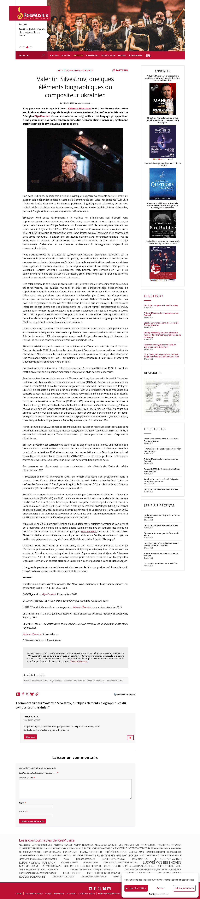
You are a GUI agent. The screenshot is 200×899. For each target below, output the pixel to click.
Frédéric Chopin (116, 852)
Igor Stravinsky (171, 855)
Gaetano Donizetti (155, 852)
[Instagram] (109, 888)
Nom (22, 803)
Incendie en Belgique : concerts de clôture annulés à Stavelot (160, 346)
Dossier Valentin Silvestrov (36, 680)
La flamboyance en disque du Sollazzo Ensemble (162, 516)
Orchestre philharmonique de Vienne (37, 873)
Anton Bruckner (42, 845)
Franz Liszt (70, 852)
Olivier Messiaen (52, 866)
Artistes (78, 55)
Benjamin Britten (129, 845)
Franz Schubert (92, 852)
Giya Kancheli (42, 116)
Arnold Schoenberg (106, 845)
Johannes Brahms (167, 859)
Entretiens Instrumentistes (167, 848)
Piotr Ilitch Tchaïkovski (103, 873)
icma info (148, 55)
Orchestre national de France (38, 869)
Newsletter (59, 893)
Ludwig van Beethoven (162, 862)
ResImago (152, 372)
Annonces (71, 893)
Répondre (30, 737)
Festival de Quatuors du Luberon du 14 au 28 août (163, 164)
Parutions (92, 55)
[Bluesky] (104, 888)
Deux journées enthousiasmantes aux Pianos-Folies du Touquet (161, 544)
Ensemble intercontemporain (134, 848)
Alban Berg (24, 845)
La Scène (65, 55)
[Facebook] (23, 694)
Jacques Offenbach (85, 859)
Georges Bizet (174, 852)
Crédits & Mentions (86, 893)
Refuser (160, 888)
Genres (122, 55)
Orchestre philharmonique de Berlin (91, 869)
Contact (19, 893)
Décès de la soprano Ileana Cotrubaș (161, 305)
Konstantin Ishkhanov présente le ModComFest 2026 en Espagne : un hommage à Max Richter (162, 205)
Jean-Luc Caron (84, 103)
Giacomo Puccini (61, 855)
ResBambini (135, 55)
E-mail (23, 811)
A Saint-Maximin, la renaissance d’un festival (161, 314)
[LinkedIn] (90, 889)
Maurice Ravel (29, 866)
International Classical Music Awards (38, 859)
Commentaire (27, 777)
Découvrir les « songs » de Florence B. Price (161, 534)
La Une (54, 55)
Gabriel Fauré (136, 852)
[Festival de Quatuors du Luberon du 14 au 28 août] (162, 184)
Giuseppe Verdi (104, 855)
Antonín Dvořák (83, 845)
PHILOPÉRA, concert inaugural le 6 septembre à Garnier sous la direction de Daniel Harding (162, 78)
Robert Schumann (32, 876)
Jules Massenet (90, 862)
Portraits (87, 70)
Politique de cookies (158, 894)
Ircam (66, 859)
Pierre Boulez (71, 873)
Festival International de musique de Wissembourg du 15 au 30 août (163, 242)
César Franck (74, 848)
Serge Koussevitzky (96, 680)
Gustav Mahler (127, 855)
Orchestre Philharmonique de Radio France (153, 869)
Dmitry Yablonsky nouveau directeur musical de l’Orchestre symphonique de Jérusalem (162, 335)
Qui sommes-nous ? (34, 893)
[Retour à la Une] (29, 13)
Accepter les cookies (136, 888)
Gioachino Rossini (83, 855)
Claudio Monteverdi (54, 848)
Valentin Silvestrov (79, 108)
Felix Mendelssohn (30, 852)
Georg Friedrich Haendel (35, 855)
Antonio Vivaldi (63, 845)
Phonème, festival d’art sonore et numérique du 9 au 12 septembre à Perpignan (163, 120)
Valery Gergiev (120, 876)
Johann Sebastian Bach (37, 862)
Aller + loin (108, 55)
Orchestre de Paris (169, 866)
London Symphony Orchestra (120, 862)
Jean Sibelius (139, 859)
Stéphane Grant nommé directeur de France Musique (161, 324)
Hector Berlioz (149, 855)
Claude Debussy (30, 848)
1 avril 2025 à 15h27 (32, 720)
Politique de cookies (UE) (109, 893)
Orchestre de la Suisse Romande (82, 866)
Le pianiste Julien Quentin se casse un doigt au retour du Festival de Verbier (161, 355)
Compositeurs (74, 70)
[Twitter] (27, 694)
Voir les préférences (184, 888)
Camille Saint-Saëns (169, 845)
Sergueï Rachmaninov (93, 876)
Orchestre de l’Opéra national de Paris (129, 866)
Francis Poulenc (52, 852)
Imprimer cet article (125, 694)
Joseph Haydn (69, 862)
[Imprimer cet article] (115, 694)
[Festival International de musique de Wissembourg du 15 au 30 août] (162, 264)
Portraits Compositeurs (74, 680)
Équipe (48, 893)
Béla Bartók (148, 845)
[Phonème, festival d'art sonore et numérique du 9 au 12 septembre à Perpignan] (162, 143)
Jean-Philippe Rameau (113, 859)
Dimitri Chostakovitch (97, 848)
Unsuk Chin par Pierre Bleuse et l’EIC (160, 563)
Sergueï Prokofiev (63, 876)
